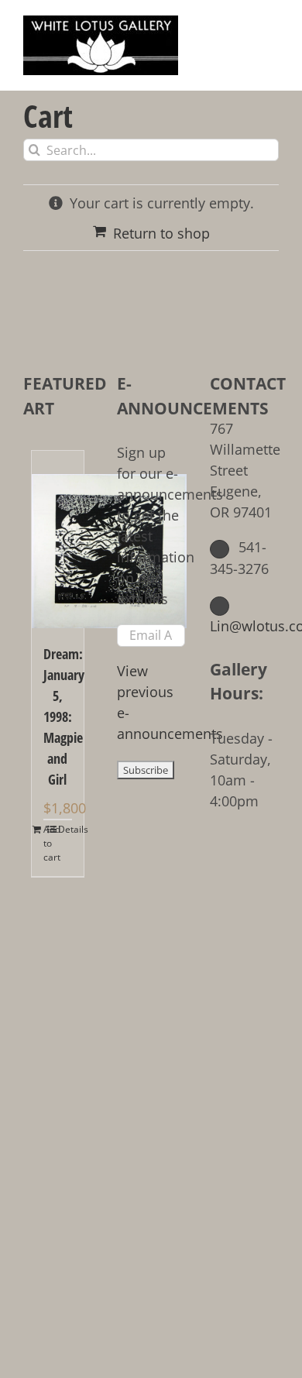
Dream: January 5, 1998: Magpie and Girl (57, 716)
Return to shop (161, 233)
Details (65, 829)
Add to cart (50, 843)
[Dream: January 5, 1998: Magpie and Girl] (58, 539)
